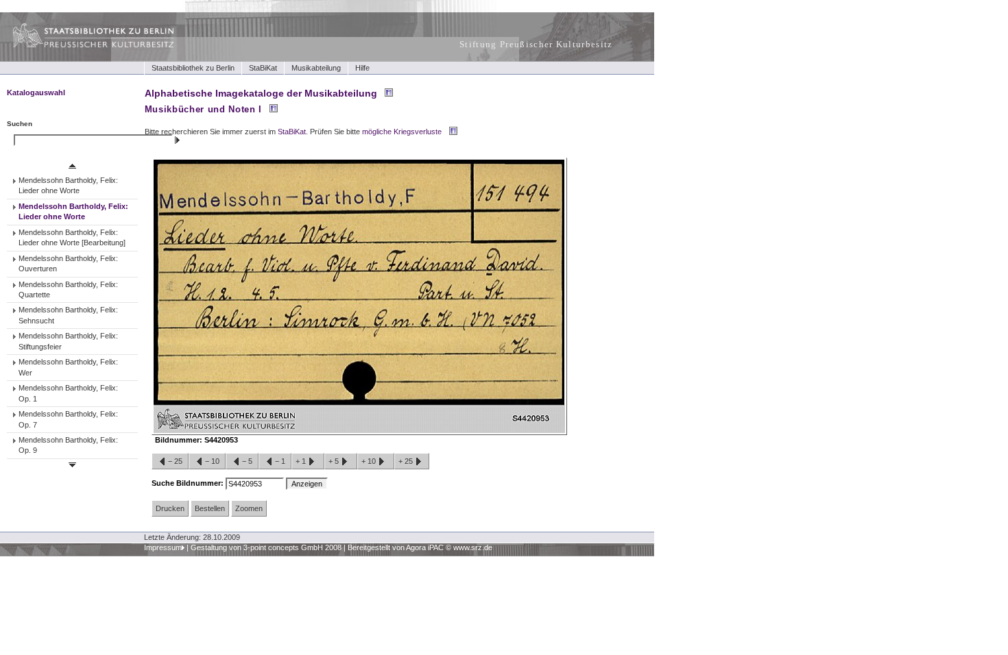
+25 (406, 461)
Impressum (163, 547)
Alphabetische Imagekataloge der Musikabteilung (261, 93)
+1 (302, 461)
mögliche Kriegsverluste (402, 131)
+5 (334, 461)
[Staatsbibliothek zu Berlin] (80, 46)
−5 (247, 461)
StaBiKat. (293, 131)
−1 (280, 461)
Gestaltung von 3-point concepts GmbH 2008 (266, 547)
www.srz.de (472, 547)
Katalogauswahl (36, 92)
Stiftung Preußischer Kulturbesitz (536, 44)
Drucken (170, 508)
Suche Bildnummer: (189, 483)
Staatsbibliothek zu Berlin (193, 68)
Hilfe (362, 68)
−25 (175, 461)
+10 (369, 461)
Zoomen (249, 508)
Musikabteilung (316, 68)
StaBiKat (263, 68)
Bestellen (210, 508)
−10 (212, 461)
